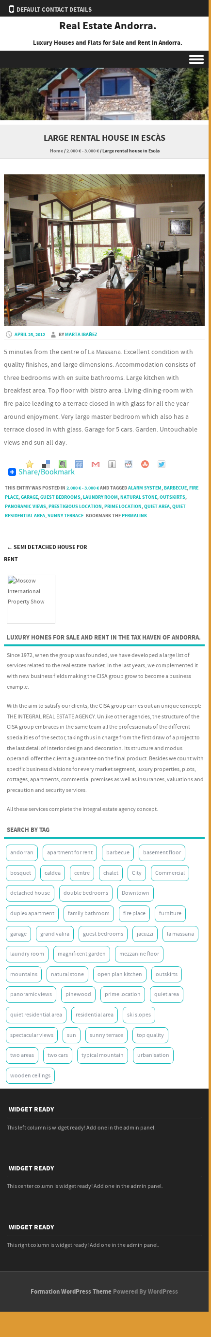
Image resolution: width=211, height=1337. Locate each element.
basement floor (162, 852)
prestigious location (75, 506)
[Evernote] (62, 463)
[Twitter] (161, 463)
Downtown (135, 893)
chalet (110, 873)
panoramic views (25, 506)
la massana (180, 934)
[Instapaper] (112, 463)
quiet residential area (36, 1014)
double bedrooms (86, 893)
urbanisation (153, 1055)
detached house (30, 893)
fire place (134, 913)
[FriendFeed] (79, 463)
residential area (95, 1014)
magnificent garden (82, 954)
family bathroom (89, 913)
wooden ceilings (30, 1075)
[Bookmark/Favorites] (29, 463)
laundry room (100, 497)
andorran (21, 852)
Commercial (170, 873)
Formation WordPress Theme (71, 1291)
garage (29, 497)
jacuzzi (145, 934)
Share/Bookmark (46, 472)
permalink (134, 515)
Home (56, 151)
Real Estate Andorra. (108, 26)
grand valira (54, 934)
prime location (123, 506)
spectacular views (31, 1035)
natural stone (138, 497)
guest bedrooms (60, 497)
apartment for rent (70, 852)
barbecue (175, 488)
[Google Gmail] (95, 463)
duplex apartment (32, 913)
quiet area (157, 506)
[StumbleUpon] (145, 463)
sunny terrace (65, 515)
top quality (150, 1035)
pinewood (78, 994)
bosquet (20, 873)
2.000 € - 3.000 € (82, 151)
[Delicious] (46, 463)
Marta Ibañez (81, 334)
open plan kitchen (119, 974)
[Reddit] (128, 463)
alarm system (145, 488)
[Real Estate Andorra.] (104, 118)
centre (82, 873)
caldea (53, 873)
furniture (170, 913)
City (137, 873)
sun (71, 1035)
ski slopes (139, 1014)
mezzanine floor (139, 954)
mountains (23, 974)
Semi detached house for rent (45, 553)
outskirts (172, 497)
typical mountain (102, 1055)
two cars (58, 1055)
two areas (22, 1055)
